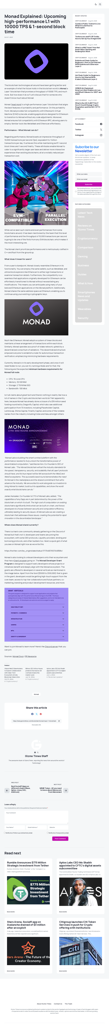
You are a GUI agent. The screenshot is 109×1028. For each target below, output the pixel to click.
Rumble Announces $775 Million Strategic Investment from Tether (28, 864)
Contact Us (58, 1004)
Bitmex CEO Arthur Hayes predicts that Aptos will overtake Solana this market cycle (34, 671)
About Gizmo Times (44, 1004)
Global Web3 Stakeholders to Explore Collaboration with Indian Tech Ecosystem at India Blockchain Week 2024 (13, 672)
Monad (36, 694)
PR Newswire (31, 656)
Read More (11, 912)
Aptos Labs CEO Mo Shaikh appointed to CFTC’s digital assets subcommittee (56, 670)
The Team (68, 1004)
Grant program (20, 560)
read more (16, 104)
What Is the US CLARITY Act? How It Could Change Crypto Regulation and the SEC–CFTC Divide (87, 106)
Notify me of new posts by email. (59, 833)
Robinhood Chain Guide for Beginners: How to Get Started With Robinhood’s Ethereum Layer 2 (87, 63)
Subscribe (88, 184)
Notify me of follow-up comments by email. (19, 833)
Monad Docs (18, 656)
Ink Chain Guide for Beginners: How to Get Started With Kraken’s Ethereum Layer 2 (87, 77)
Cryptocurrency (81, 21)
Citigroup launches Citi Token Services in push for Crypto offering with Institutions (77, 924)
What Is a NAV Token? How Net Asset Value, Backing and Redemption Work (87, 49)
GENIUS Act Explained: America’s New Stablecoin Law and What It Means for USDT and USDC (88, 91)
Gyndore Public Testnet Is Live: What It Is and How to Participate (88, 26)
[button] (96, 4)
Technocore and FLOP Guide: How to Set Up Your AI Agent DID (88, 37)
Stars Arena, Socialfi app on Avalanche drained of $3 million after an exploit (26, 924)
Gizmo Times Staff (36, 756)
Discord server (51, 646)
